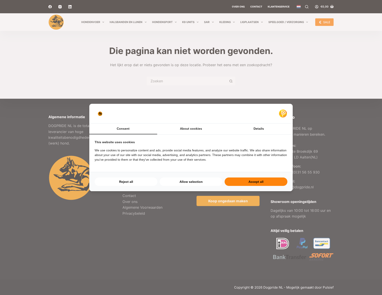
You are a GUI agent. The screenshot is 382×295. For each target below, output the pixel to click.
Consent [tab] (123, 128)
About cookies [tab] (191, 128)
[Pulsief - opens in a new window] (283, 113)
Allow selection (191, 181)
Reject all (126, 181)
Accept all (256, 181)
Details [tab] (259, 128)
